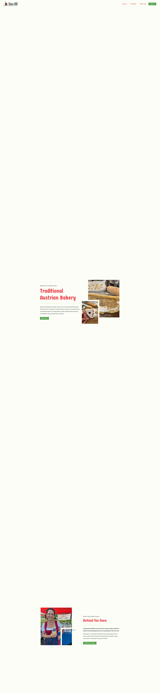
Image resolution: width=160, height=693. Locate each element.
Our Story (124, 4)
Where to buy (143, 4)
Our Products (133, 4)
